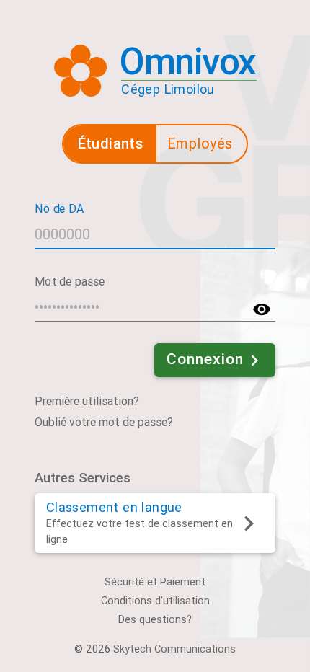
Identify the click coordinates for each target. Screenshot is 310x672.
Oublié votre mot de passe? (104, 422)
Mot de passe (70, 281)
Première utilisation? (87, 401)
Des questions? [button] (155, 620)
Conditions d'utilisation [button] (155, 601)
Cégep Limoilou (168, 89)
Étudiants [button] (110, 143)
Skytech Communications (174, 649)
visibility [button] (261, 309)
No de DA (59, 208)
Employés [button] (200, 143)
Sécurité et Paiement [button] (155, 582)
